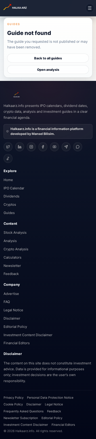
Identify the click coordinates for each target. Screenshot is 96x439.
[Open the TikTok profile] (8, 158)
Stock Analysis (15, 232)
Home (8, 180)
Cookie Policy (13, 404)
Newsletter (12, 266)
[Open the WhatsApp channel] (77, 146)
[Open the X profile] (8, 146)
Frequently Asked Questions (24, 411)
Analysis (10, 241)
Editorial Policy (15, 326)
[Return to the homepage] (22, 8)
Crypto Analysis (16, 249)
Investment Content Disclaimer (28, 335)
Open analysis (48, 69)
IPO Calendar (14, 188)
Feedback (11, 274)
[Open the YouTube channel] (54, 146)
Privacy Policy (13, 397)
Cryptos (10, 204)
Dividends (11, 196)
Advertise (11, 294)
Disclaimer (12, 318)
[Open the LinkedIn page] (19, 146)
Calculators (12, 257)
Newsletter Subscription (21, 418)
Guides (9, 213)
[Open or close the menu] (90, 8)
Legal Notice (13, 310)
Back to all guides (48, 58)
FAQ (7, 302)
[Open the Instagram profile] (31, 146)
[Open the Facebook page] (42, 146)
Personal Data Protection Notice (50, 397)
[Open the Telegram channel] (66, 146)
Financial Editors (17, 343)
